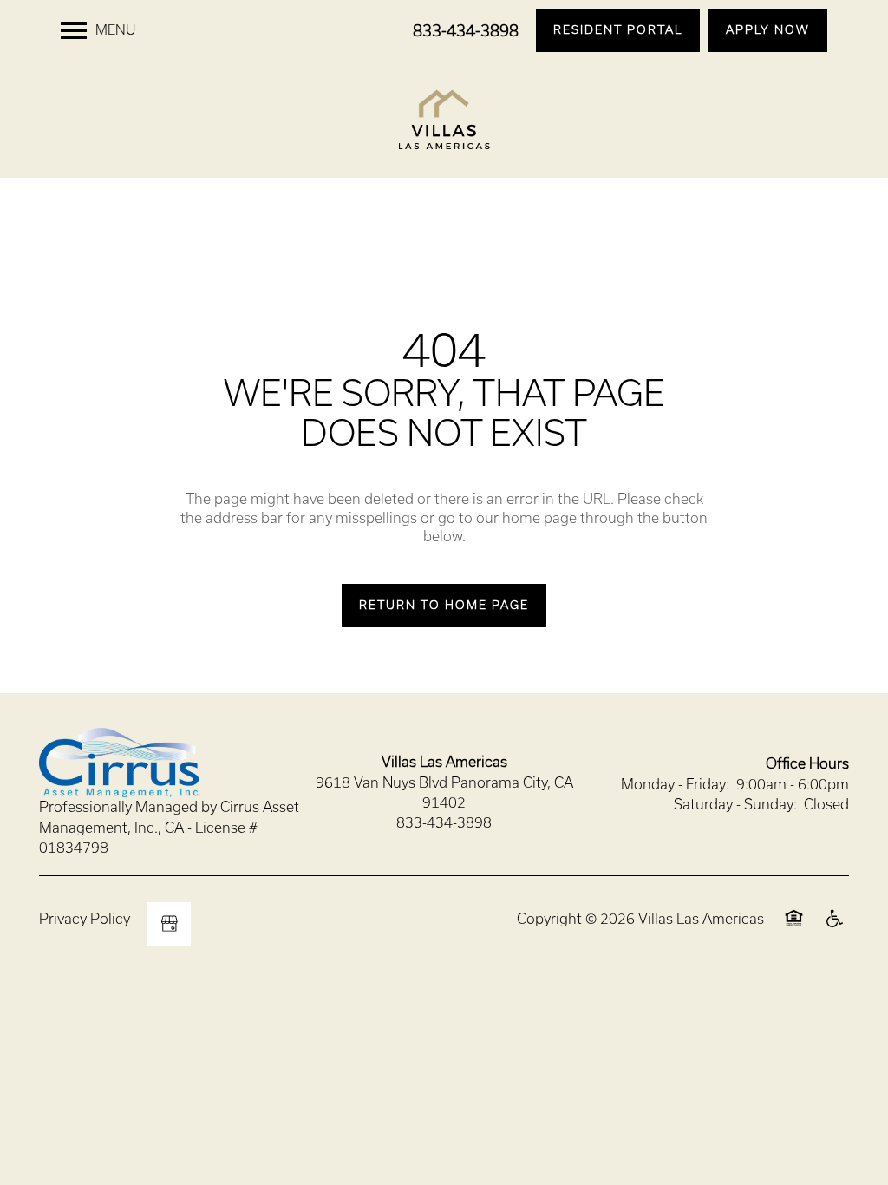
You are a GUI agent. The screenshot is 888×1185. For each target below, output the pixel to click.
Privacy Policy (84, 918)
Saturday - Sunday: (735, 804)
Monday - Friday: (675, 784)
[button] (618, 30)
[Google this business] (169, 924)
